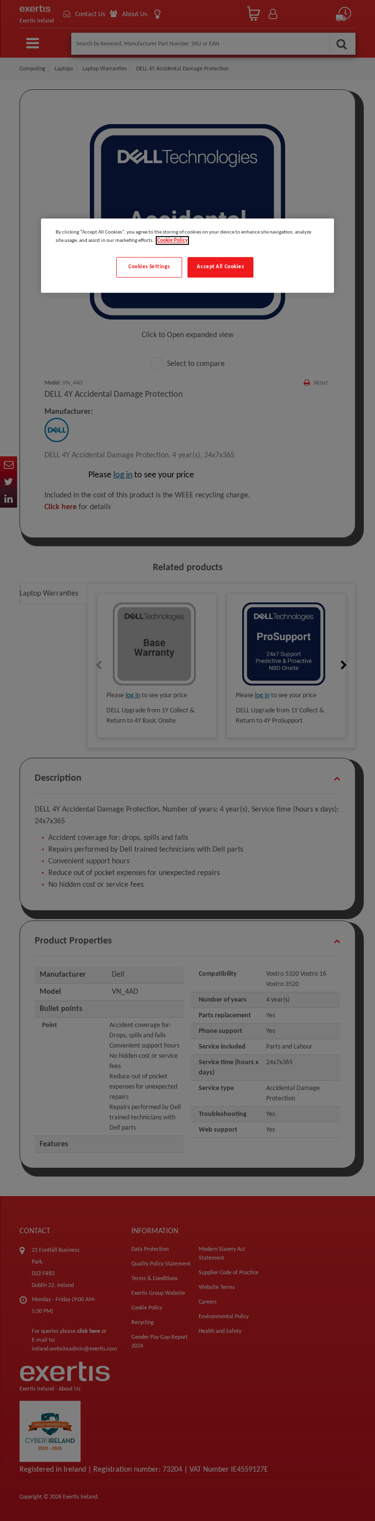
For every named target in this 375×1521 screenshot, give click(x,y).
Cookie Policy (172, 240)
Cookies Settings (148, 267)
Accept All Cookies (220, 267)
